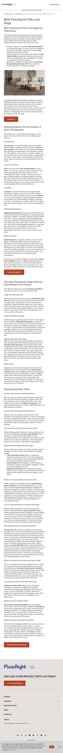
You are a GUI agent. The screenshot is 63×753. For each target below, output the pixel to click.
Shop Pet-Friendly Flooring (16, 645)
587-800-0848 (54, 4)
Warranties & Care (10, 705)
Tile (5, 153)
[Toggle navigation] (59, 4)
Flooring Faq (18, 14)
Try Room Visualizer (14, 272)
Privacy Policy (31, 740)
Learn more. (12, 750)
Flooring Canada (8, 14)
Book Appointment (15, 683)
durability (28, 302)
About (6, 710)
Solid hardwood (9, 251)
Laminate (7, 197)
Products (7, 697)
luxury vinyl (15, 612)
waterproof (16, 170)
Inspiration (7, 701)
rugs (20, 405)
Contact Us (11, 119)
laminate (14, 459)
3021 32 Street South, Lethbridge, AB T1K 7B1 (16, 723)
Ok (51, 747)
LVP (30, 373)
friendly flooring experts (26, 108)
